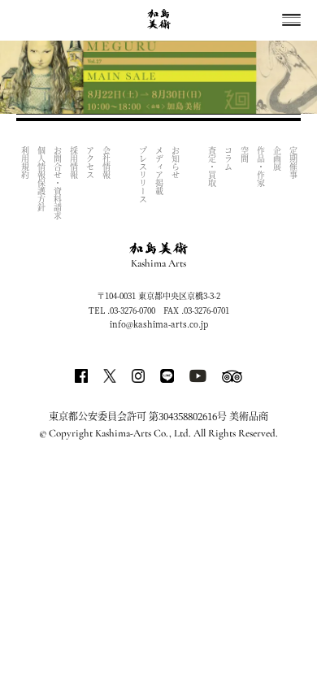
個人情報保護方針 (41, 178)
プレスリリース (143, 174)
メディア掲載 (159, 170)
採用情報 (73, 162)
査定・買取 (212, 166)
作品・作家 (260, 166)
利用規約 (25, 162)
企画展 (277, 158)
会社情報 (106, 162)
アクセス (90, 162)
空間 (244, 154)
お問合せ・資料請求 (57, 182)
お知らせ (175, 162)
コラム (228, 158)
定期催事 (293, 162)
